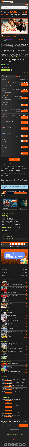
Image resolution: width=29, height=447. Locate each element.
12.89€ (24, 122)
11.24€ (24, 98)
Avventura (13, 216)
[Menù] (27, 2)
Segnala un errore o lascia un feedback (18, 163)
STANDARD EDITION (16, 70)
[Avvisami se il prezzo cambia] (27, 23)
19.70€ (24, 136)
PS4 (9, 64)
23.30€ (24, 141)
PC (4, 64)
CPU (3, 229)
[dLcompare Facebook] (9, 444)
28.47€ (24, 153)
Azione (8, 216)
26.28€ (24, 147)
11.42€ (24, 105)
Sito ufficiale (5, 215)
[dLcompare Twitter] (5, 444)
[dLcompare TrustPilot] (16, 444)
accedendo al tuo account (7, 187)
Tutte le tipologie (6, 70)
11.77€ (24, 111)
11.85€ (24, 117)
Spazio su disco (5, 235)
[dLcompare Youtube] (20, 444)
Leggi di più (14, 56)
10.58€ (24, 84)
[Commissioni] (22, 79)
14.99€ (24, 128)
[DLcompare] (14, 429)
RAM (3, 230)
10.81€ (24, 91)
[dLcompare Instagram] (12, 444)
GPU (3, 232)
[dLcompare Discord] (23, 444)
